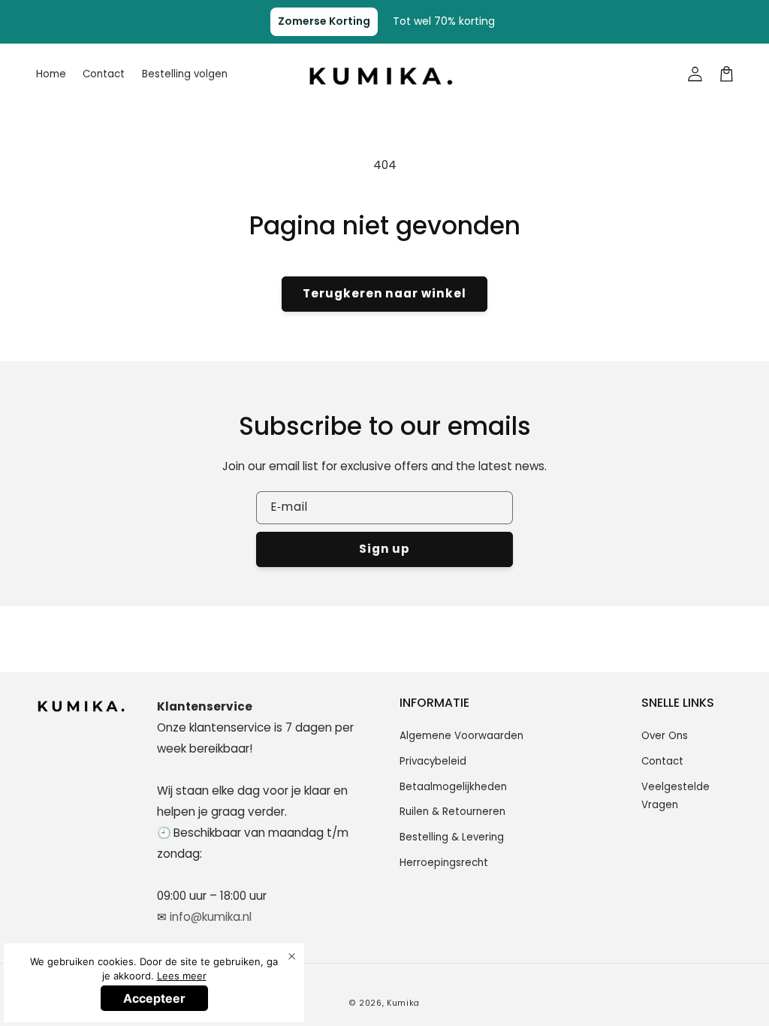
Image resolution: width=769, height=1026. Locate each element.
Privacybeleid (433, 761)
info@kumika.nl (211, 917)
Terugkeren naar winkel (384, 293)
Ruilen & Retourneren (452, 811)
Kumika (403, 1003)
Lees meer (182, 976)
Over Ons (664, 736)
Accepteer (154, 998)
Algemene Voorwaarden (461, 736)
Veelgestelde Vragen (675, 796)
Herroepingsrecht (444, 863)
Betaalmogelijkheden (453, 787)
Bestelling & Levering (452, 837)
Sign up (385, 549)
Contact (662, 761)
